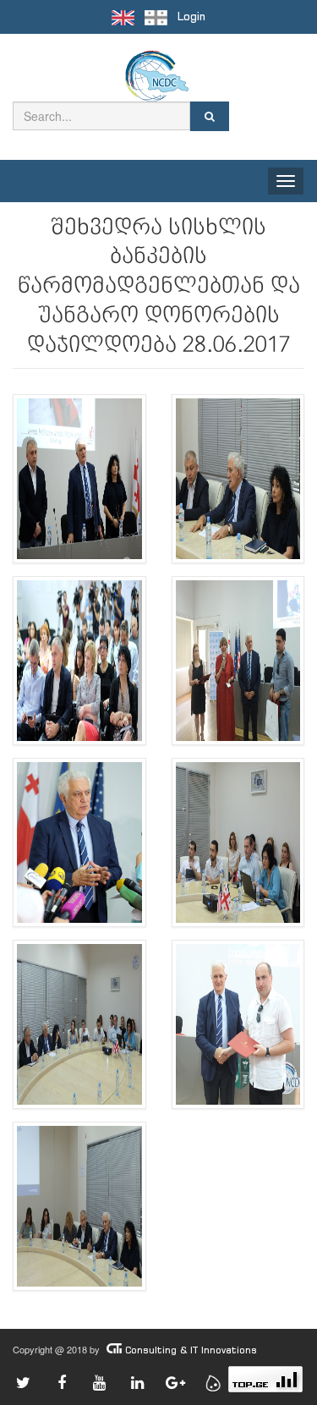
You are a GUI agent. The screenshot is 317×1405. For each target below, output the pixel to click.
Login (191, 16)
